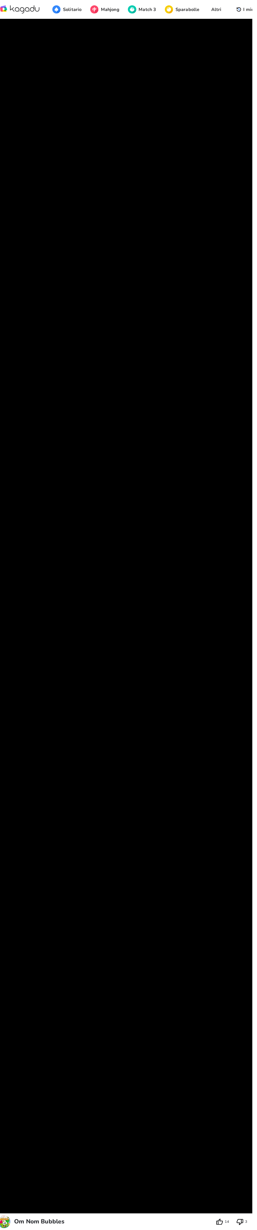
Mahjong (110, 9)
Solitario (72, 9)
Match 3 (147, 9)
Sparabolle (187, 9)
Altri (216, 9)
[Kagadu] (20, 9)
